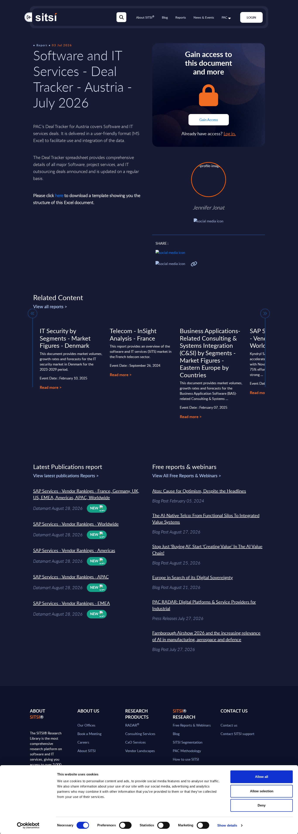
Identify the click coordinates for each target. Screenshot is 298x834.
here (59, 195)
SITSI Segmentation (187, 742)
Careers (83, 742)
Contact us (229, 725)
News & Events (204, 17)
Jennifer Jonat (208, 207)
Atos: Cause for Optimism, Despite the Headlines (199, 491)
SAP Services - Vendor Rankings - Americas (74, 550)
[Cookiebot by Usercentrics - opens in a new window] (28, 825)
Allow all (261, 777)
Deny (261, 805)
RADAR (132, 725)
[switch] (125, 825)
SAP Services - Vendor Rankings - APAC (71, 577)
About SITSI (145, 17)
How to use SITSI (186, 759)
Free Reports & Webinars (192, 725)
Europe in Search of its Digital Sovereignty (192, 577)
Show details (227, 825)
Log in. (230, 133)
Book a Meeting (89, 733)
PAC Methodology (187, 750)
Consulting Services (140, 733)
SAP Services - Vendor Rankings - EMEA (71, 603)
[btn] (32, 313)
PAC (224, 17)
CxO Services (135, 742)
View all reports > (50, 306)
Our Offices (86, 725)
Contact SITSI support (237, 733)
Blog (165, 17)
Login (251, 17)
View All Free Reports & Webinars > (186, 475)
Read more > (51, 387)
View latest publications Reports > (66, 475)
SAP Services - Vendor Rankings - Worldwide (76, 524)
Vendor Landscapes (140, 750)
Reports (180, 17)
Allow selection (261, 791)
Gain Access (208, 119)
